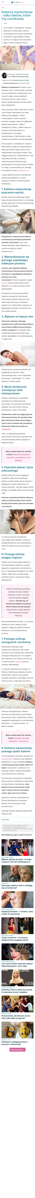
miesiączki (5, 429)
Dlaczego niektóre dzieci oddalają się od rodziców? (16, 886)
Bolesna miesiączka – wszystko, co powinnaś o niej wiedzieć (19, 457)
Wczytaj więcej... (17, 1050)
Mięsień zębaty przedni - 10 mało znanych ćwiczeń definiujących (16, 860)
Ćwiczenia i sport (7, 857)
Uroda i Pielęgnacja (8, 909)
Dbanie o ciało (6, 1040)
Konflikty (4, 883)
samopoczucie (23, 170)
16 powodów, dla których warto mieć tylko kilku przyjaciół (15, 1017)
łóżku (3, 549)
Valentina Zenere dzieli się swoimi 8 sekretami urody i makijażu (16, 991)
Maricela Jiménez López (20, 76)
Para (2, 7)
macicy (4, 283)
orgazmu (18, 662)
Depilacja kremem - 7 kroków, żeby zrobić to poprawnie (17, 912)
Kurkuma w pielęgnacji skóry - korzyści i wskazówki (15, 1043)
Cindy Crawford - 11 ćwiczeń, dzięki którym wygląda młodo (14, 938)
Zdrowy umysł (6, 1014)
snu (17, 330)
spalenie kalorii (7, 759)
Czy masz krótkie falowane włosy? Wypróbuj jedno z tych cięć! (17, 965)
